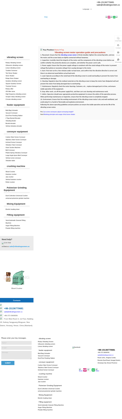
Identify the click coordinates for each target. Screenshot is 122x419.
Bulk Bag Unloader (12, 110)
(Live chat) (7, 243)
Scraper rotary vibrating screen (15, 97)
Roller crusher (10, 182)
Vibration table (10, 160)
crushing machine (16, 166)
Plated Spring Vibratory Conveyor (16, 153)
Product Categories (17, 50)
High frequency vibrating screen (16, 94)
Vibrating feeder (11, 121)
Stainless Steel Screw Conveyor (16, 140)
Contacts (16, 300)
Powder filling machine (13, 228)
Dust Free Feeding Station (14, 115)
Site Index (59, 418)
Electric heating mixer (13, 209)
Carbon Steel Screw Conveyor (15, 137)
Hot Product (17, 261)
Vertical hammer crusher (13, 179)
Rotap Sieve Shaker (12, 78)
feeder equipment (16, 105)
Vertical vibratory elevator (14, 126)
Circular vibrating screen (13, 99)
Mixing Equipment (16, 204)
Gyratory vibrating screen (14, 81)
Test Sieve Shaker (11, 73)
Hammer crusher (11, 174)
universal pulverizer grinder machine (17, 198)
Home (56, 50)
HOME (3, 17)
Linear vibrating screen (13, 68)
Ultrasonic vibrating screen (14, 65)
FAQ (46, 17)
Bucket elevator (11, 123)
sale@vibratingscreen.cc (108, 5)
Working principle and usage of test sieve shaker (59, 114)
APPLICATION (62, 17)
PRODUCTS (13, 17)
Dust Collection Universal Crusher (17, 195)
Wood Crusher (10, 171)
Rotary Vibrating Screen (13, 63)
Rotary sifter (9, 89)
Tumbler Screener (11, 70)
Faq (62, 50)
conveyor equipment (17, 131)
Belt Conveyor (10, 150)
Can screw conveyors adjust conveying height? (58, 112)
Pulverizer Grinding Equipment (50, 385)
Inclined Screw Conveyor (14, 142)
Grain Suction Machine (13, 147)
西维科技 (91, 418)
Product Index (68, 418)
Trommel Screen (11, 86)
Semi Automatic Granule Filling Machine (51, 405)
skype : (106, 345)
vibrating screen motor (68, 55)
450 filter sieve (10, 91)
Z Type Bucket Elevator (13, 118)
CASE (40, 17)
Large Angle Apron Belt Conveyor (16, 155)
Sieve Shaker (10, 76)
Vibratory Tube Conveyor (14, 145)
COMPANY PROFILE (28, 17)
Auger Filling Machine (13, 225)
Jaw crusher (9, 177)
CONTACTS (74, 17)
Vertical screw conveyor (13, 158)
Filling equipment (16, 215)
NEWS (52, 17)
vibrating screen (15, 57)
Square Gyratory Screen (13, 83)
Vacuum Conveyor (12, 113)
